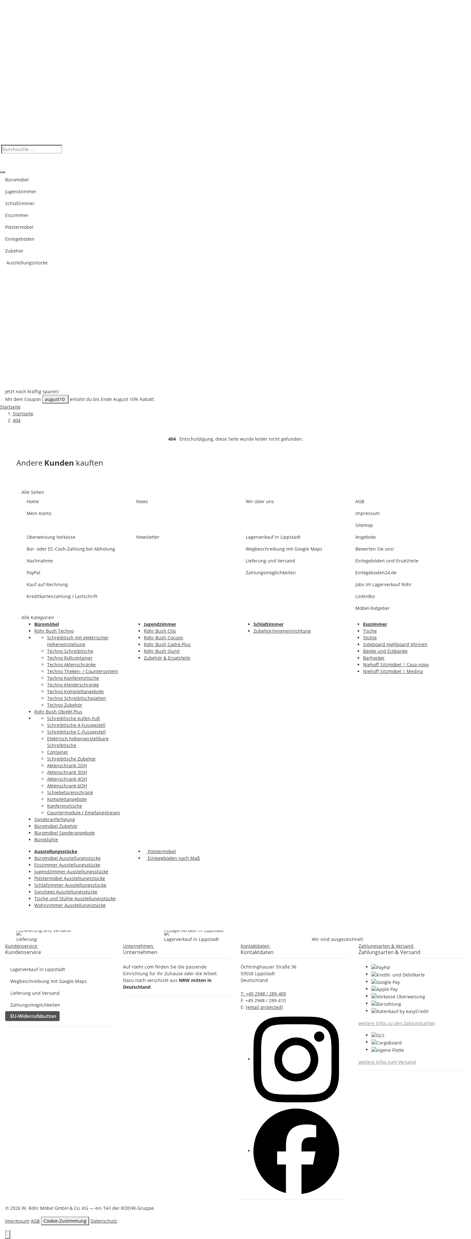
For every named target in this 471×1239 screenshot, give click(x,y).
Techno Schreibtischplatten (76, 698)
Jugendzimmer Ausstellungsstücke (71, 872)
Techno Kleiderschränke (73, 685)
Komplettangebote (67, 799)
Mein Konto (39, 513)
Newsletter (148, 537)
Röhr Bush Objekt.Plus (58, 712)
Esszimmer (17, 215)
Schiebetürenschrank (70, 792)
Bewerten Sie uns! (374, 549)
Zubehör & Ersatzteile (167, 658)
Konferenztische (64, 806)
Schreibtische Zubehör (71, 759)
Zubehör (14, 251)
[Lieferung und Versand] (43, 932)
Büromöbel (17, 180)
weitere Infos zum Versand (387, 1062)
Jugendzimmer (21, 191)
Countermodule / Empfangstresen (83, 813)
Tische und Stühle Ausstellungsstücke (75, 898)
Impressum (367, 513)
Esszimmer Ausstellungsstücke (67, 865)
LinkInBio (365, 596)
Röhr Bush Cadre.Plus (167, 644)
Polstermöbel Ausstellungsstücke (69, 878)
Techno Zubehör (64, 705)
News (142, 501)
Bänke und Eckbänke (385, 651)
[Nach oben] (7, 1234)
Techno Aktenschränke (71, 664)
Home (33, 501)
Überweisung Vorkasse (51, 537)
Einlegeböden (20, 239)
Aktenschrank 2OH (67, 765)
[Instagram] (296, 1059)
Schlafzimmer (20, 203)
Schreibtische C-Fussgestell (76, 732)
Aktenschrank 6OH (67, 786)
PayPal (33, 573)
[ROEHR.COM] (235, 72)
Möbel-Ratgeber (372, 608)
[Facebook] (296, 1151)
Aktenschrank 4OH (67, 779)
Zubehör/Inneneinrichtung (282, 631)
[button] (23, 946)
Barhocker (374, 658)
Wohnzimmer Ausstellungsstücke (70, 905)
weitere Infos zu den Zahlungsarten (397, 1023)
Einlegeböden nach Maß (173, 858)
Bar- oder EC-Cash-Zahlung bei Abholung (71, 549)
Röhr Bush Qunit (162, 651)
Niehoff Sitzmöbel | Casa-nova (396, 664)
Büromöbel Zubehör (56, 826)
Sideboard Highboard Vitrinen (395, 644)
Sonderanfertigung (54, 819)
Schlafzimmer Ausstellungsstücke (70, 885)
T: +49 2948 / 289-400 (263, 994)
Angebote (365, 537)
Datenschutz (103, 1221)
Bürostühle (46, 839)
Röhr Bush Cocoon (163, 638)
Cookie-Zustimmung (65, 1221)
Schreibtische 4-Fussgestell (76, 725)
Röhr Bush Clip (160, 631)
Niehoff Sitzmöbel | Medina (393, 671)
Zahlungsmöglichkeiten (271, 573)
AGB (359, 501)
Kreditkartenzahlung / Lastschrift (62, 596)
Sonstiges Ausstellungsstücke (65, 892)
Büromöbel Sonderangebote (64, 833)
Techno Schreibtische (70, 651)
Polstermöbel (19, 227)
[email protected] (264, 1007)
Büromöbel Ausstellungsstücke (67, 858)
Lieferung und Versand (270, 561)
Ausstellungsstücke (26, 263)
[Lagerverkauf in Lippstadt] (194, 932)
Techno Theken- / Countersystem (82, 671)
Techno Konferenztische (73, 678)
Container (57, 752)
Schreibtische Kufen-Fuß (73, 718)
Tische (370, 631)
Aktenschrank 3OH (67, 772)
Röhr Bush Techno (54, 631)
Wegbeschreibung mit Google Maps (284, 549)
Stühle (370, 638)
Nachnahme (40, 561)
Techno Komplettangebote (75, 691)
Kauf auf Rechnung (47, 584)
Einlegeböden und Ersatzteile (386, 561)
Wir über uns (260, 501)
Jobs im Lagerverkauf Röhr (383, 584)
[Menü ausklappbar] (2, 172)
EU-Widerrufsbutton (33, 1016)
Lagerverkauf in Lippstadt (273, 537)
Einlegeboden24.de (376, 573)
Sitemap (364, 525)
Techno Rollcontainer (70, 658)
